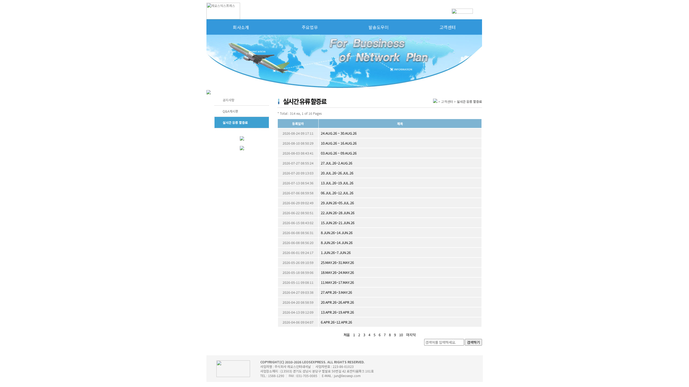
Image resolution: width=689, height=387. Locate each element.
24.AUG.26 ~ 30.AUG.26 (339, 133)
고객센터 (448, 27)
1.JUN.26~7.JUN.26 (336, 252)
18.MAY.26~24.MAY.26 (337, 272)
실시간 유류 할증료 (235, 122)
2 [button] (359, 334)
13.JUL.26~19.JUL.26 (337, 182)
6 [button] (380, 334)
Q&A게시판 (230, 111)
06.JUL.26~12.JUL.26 (337, 192)
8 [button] (390, 334)
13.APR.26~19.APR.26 (337, 312)
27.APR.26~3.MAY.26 (336, 292)
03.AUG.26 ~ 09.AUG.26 (339, 153)
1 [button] (354, 334)
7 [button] (385, 334)
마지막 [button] (411, 334)
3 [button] (364, 334)
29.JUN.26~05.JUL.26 (337, 202)
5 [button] (374, 334)
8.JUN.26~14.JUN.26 (337, 232)
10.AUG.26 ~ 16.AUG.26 (339, 143)
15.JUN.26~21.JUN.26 (337, 222)
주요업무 (310, 27)
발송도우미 (378, 27)
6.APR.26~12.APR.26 (336, 322)
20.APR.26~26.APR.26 (337, 302)
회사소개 (241, 27)
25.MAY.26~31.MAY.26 (337, 262)
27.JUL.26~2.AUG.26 (336, 163)
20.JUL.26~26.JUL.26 (337, 172)
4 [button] (369, 334)
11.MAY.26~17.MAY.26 (337, 282)
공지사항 (228, 100)
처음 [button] (346, 334)
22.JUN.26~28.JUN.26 (337, 212)
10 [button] (401, 334)
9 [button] (395, 334)
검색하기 (473, 342)
